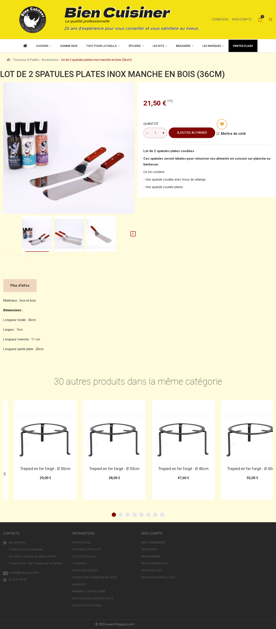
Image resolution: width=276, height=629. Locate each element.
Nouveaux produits (86, 549)
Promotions (81, 542)
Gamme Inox (68, 45)
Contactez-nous (84, 556)
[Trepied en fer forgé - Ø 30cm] (34, 439)
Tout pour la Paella (101, 45)
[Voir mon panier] (260, 19)
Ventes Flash (243, 45)
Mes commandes (153, 542)
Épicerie (135, 45)
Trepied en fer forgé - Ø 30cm (34, 468)
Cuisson (42, 45)
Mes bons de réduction (158, 577)
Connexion (220, 19)
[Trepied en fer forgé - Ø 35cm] (103, 439)
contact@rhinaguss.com (24, 572)
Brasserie (183, 45)
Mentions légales (85, 570)
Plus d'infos (20, 285)
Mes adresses (150, 556)
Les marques (211, 45)
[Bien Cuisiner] (106, 19)
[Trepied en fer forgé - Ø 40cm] (172, 439)
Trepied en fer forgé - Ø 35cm (103, 468)
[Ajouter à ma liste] (222, 124)
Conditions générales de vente (94, 577)
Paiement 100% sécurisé (88, 591)
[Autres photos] (5, 233)
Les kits (158, 45)
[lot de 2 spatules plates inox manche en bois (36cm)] (37, 234)
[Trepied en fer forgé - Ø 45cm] (241, 439)
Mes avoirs (149, 549)
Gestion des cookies (86, 605)
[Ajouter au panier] (24, 405)
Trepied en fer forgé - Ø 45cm (241, 468)
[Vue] (45, 405)
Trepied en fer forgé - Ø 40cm (172, 468)
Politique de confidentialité (93, 598)
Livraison (79, 563)
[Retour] (8, 59)
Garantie (78, 584)
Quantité (150, 124)
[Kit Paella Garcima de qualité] (25, 45)
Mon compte (242, 19)
